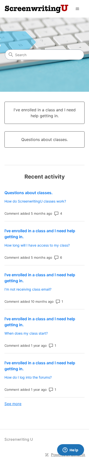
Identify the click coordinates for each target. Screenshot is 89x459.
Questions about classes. (28, 192)
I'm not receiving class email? (27, 289)
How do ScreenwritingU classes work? (35, 201)
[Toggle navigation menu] (77, 9)
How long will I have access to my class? (37, 245)
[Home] (36, 8)
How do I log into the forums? (28, 377)
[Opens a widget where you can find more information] (70, 450)
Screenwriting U (18, 439)
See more (13, 403)
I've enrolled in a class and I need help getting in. (39, 233)
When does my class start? (26, 333)
